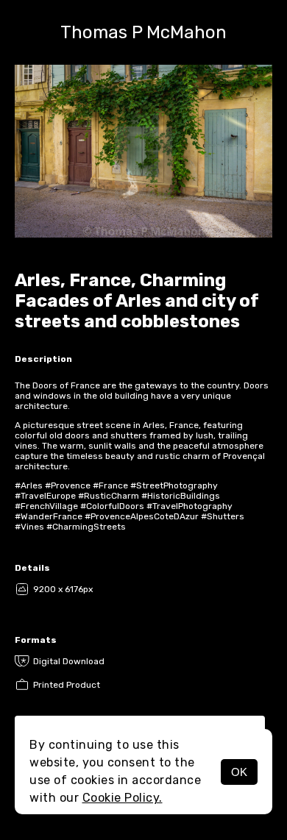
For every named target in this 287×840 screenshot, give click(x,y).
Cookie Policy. (122, 798)
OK (239, 772)
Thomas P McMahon (143, 32)
